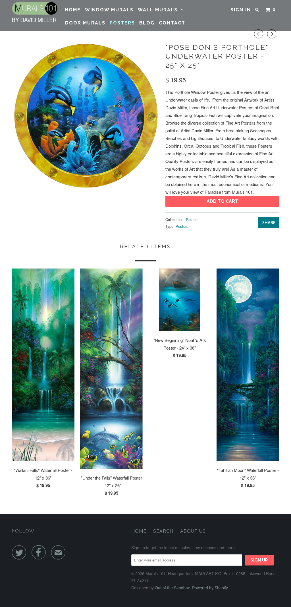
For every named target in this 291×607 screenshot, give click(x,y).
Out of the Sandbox (172, 588)
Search (163, 531)
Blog (147, 23)
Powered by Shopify (210, 588)
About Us (193, 531)
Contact (172, 23)
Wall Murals (159, 10)
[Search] (257, 10)
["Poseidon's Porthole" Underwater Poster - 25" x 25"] (86, 116)
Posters (122, 23)
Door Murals (85, 23)
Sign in (240, 10)
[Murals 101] (34, 12)
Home (73, 10)
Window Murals (109, 10)
